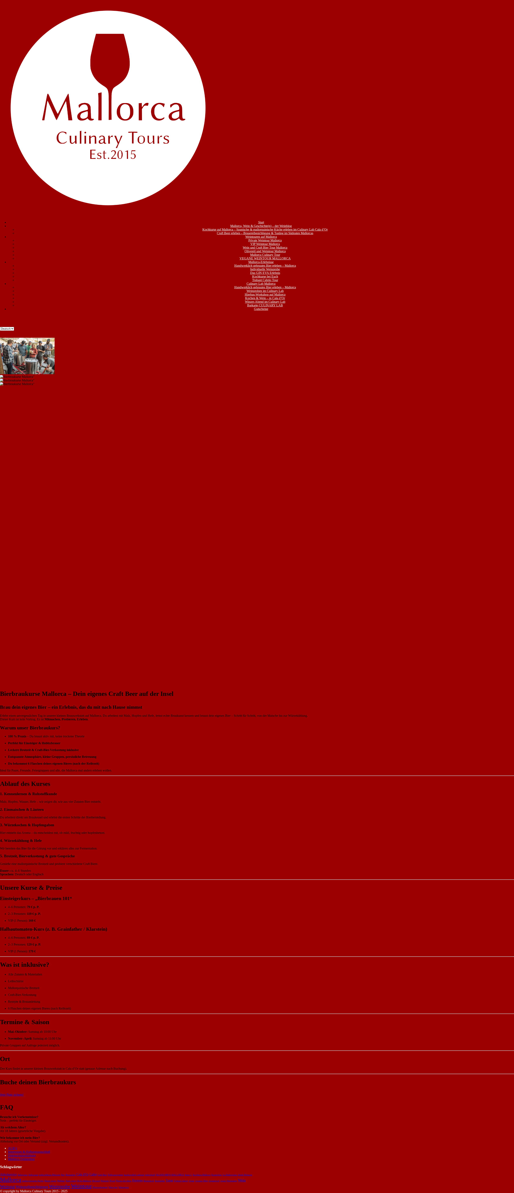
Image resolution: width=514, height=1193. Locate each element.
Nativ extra (71, 1181)
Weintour (81, 1186)
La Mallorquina (230, 1175)
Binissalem (70, 1175)
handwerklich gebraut (134, 1175)
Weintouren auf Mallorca (261, 236)
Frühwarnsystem (115, 1175)
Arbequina (23, 1175)
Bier (63, 1175)
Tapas (169, 1180)
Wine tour (113, 1187)
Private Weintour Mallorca (265, 240)
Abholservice (8, 1174)
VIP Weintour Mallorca (265, 244)
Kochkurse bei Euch (265, 276)
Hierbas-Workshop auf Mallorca (265, 294)
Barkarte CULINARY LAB (265, 305)
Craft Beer (102, 1175)
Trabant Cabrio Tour (265, 280)
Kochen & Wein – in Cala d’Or (265, 298)
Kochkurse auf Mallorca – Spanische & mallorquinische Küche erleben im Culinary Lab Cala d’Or (265, 229)
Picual (112, 1181)
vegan (191, 1181)
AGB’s (12, 1148)
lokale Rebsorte (245, 1175)
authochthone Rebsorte (49, 1175)
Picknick (105, 1181)
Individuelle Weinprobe (265, 269)
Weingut (7, 1186)
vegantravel (214, 1181)
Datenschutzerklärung (22, 1155)
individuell (150, 1175)
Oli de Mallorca (84, 1181)
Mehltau (61, 1181)
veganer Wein (201, 1181)
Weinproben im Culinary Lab (265, 291)
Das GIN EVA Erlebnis (265, 273)
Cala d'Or (82, 1174)
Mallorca (10, 1179)
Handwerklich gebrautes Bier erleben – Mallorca (265, 265)
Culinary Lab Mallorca (261, 283)
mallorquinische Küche (33, 1181)
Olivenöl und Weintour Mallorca (265, 251)
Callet (93, 1174)
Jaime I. (188, 1175)
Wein (242, 1180)
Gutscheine (261, 309)
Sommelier (160, 1181)
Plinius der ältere (124, 1181)
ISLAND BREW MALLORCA (170, 1175)
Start (261, 222)
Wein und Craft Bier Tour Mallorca (265, 247)
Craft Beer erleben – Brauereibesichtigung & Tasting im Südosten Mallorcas (265, 233)
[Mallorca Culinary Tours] (108, 215)
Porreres (137, 1180)
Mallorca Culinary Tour (265, 254)
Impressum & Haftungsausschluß (29, 1151)
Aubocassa (33, 1175)
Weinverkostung (100, 1187)
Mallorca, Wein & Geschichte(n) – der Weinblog (261, 226)
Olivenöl (96, 1181)
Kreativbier (216, 1175)
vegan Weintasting (228, 1181)
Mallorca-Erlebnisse (261, 262)
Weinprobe (59, 1186)
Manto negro (50, 1181)
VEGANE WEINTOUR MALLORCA (265, 258)
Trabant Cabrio (181, 1181)
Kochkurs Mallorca (202, 1175)
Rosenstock (149, 1181)
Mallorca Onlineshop (21, 1159)
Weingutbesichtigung (32, 1187)
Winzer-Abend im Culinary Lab (265, 301)
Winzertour (123, 1187)
